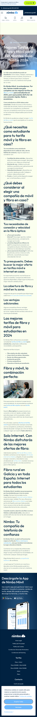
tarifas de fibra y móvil (19, 342)
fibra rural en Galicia (18, 501)
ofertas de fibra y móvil (24, 453)
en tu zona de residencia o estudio (21, 295)
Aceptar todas (18, 701)
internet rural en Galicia (24, 497)
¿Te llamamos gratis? (30, 12)
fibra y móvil (8, 92)
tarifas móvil (17, 461)
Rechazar (18, 707)
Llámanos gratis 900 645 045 (11, 8)
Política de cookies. (25, 696)
